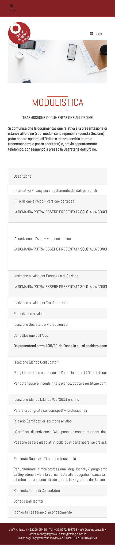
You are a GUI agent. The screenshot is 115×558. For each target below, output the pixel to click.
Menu (12, 10)
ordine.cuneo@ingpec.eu (43, 534)
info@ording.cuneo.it (91, 529)
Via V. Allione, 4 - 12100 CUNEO (28, 529)
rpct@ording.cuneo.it (73, 534)
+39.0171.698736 (65, 529)
